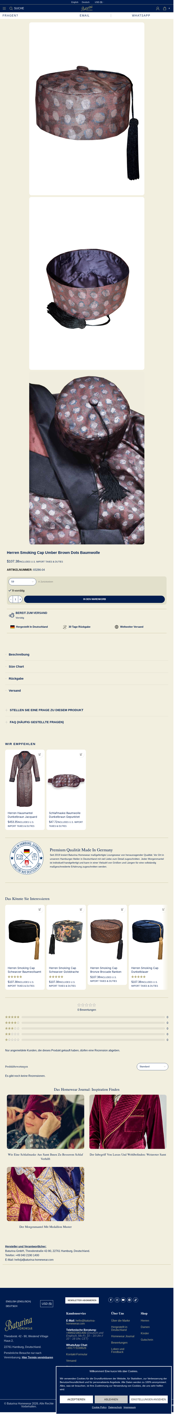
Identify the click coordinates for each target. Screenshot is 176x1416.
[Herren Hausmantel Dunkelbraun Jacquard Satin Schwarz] (25, 779)
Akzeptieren (76, 1399)
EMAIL (85, 15)
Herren (145, 1320)
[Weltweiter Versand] (116, 627)
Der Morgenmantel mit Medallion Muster (45, 1227)
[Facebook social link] (110, 1299)
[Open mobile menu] (4, 8)
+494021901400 (76, 1332)
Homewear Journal (122, 1336)
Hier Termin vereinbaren (37, 1357)
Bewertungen (119, 1342)
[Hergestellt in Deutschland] (12, 627)
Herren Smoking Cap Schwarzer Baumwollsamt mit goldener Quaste (24, 971)
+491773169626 (76, 1348)
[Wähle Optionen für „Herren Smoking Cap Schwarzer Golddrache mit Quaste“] (81, 910)
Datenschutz (115, 1407)
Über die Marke (120, 1320)
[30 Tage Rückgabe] (64, 627)
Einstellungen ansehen (148, 1399)
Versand (71, 1360)
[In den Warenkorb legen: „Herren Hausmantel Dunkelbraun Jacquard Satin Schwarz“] (40, 754)
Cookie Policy (99, 1407)
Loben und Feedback (117, 1350)
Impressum (130, 1407)
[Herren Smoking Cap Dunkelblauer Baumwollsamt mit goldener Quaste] (148, 934)
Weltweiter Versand (131, 626)
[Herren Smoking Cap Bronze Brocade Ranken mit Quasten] (107, 934)
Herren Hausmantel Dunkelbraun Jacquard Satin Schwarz (22, 816)
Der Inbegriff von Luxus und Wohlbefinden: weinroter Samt (128, 1154)
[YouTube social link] (123, 1299)
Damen (145, 1327)
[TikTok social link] (135, 1299)
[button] (81, 754)
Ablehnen (111, 1399)
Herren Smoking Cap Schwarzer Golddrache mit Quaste (64, 971)
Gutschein (147, 1339)
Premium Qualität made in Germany (81, 849)
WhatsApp (141, 15)
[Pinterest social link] (129, 1299)
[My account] (157, 8)
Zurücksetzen (47, 582)
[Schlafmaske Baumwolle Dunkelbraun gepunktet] (66, 779)
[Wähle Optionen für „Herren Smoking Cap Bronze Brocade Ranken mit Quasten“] (122, 910)
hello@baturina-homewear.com (80, 1322)
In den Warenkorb (94, 599)
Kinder (145, 1333)
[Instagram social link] (117, 1299)
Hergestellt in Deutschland (32, 626)
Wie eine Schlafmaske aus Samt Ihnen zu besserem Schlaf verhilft (45, 1156)
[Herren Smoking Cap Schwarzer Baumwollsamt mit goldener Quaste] (25, 934)
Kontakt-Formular (76, 1354)
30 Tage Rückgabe (79, 626)
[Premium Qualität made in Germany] (26, 857)
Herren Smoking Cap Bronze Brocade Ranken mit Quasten (105, 971)
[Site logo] (87, 8)
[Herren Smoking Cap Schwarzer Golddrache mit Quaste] (66, 934)
